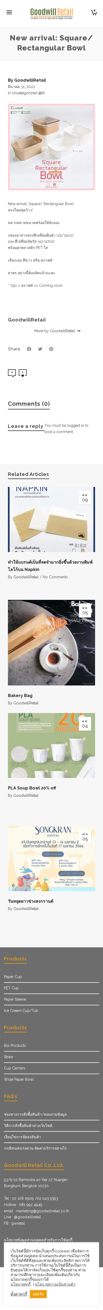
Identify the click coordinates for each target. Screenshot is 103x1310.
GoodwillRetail (26, 577)
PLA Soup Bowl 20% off (32, 788)
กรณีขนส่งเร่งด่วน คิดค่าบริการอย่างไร (35, 1148)
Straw (8, 1057)
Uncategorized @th (28, 93)
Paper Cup (13, 977)
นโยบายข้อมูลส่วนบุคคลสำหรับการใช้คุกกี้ (38, 1240)
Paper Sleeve (15, 999)
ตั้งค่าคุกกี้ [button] (19, 1294)
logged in (75, 425)
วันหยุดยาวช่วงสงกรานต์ (30, 901)
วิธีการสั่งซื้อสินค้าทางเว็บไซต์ (28, 1126)
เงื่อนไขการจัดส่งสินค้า (22, 1137)
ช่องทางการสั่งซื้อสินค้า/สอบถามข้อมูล (35, 1114)
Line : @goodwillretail (22, 1217)
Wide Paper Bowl (19, 1079)
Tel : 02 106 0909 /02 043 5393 (31, 1198)
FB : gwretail (14, 1223)
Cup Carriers (14, 1068)
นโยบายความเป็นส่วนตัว (55, 1284)
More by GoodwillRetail (55, 331)
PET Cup (11, 988)
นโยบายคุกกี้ (21, 1284)
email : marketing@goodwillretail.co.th (36, 1211)
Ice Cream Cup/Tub (21, 1011)
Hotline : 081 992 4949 (23, 1205)
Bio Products (15, 1045)
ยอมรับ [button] (38, 1294)
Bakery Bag (20, 695)
